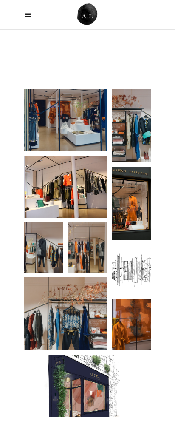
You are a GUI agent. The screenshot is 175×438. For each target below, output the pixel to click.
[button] (65, 120)
